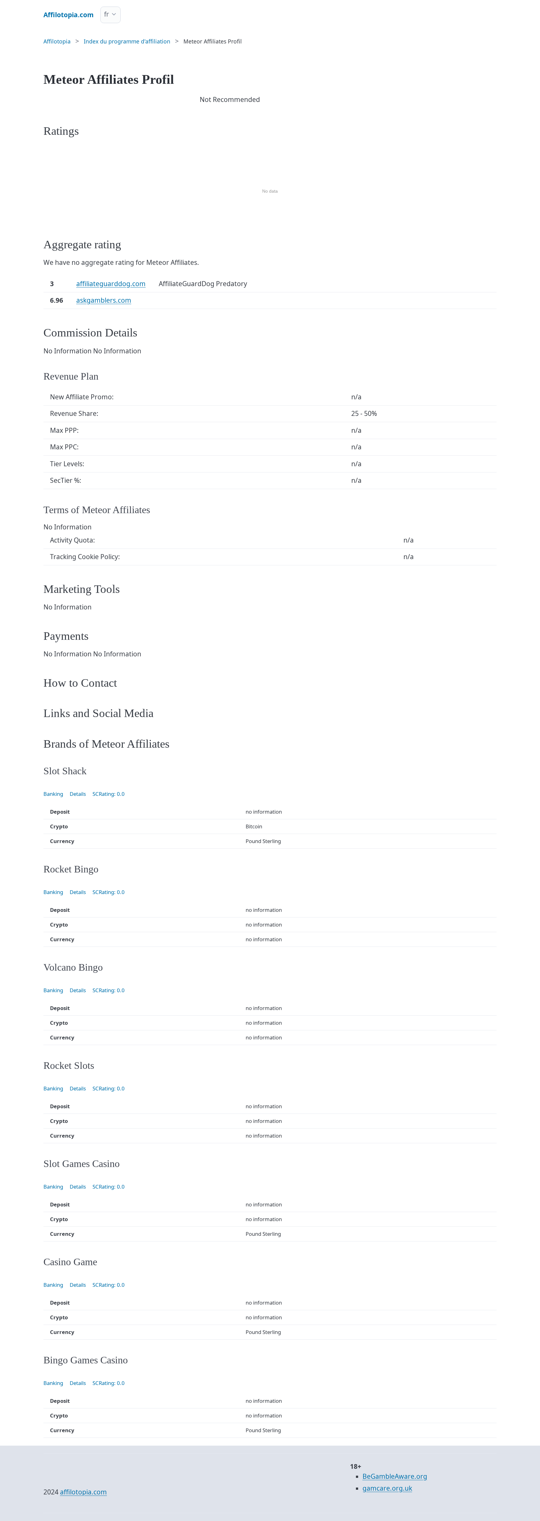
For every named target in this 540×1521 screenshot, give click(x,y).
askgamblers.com (103, 300)
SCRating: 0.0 (108, 793)
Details (78, 793)
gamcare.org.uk (387, 1488)
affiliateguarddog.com (111, 283)
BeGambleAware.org (394, 1476)
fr (106, 14)
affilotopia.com (83, 1492)
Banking (53, 793)
